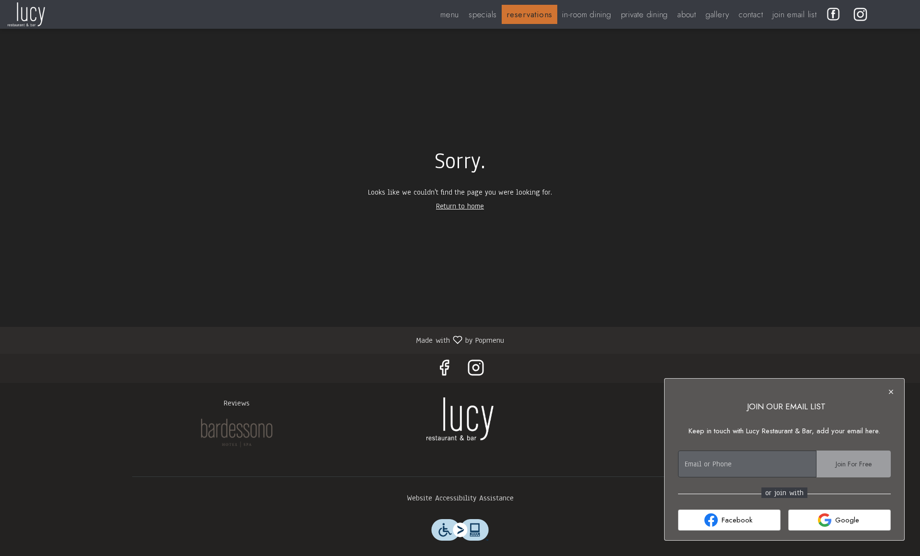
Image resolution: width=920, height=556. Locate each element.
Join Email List (794, 14)
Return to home (460, 206)
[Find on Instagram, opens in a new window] (475, 371)
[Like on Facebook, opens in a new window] (444, 371)
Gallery (717, 14)
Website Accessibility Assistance (460, 498)
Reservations (529, 14)
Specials (483, 14)
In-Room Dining (586, 14)
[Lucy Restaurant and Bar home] (51, 14)
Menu (449, 14)
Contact (751, 14)
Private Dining (644, 14)
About (687, 14)
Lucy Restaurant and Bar (460, 418)
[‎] (835, 14)
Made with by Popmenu (255, 339)
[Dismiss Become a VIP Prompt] (891, 391)
